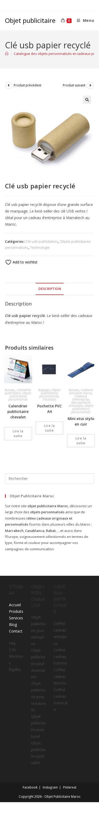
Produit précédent (27, 85)
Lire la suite (18, 433)
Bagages (44, 390)
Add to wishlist (24, 262)
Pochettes (49, 399)
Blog (13, 624)
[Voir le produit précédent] (8, 85)
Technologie (40, 247)
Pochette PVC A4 (49, 408)
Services (16, 617)
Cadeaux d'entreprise (80, 398)
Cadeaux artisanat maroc (81, 391)
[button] (87, 100)
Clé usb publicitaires (42, 241)
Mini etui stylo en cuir (81, 421)
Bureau (10, 390)
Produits (16, 611)
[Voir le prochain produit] (90, 85)
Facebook (30, 787)
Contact (15, 631)
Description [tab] (49, 289)
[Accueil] (6, 53)
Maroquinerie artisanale (80, 404)
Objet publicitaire (30, 20)
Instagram (50, 787)
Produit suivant (74, 85)
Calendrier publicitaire (18, 391)
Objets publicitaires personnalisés (19, 396)
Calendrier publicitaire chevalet (18, 411)
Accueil (15, 604)
